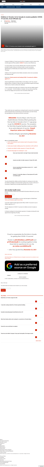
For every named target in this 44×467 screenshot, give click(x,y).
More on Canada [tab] (8, 140)
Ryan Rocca (7, 21)
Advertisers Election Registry (5, 449)
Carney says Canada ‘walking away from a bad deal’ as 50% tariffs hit (23, 145)
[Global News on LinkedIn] (8, 429)
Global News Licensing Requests (6, 451)
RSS (1, 444)
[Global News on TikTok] (24, 429)
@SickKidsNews (19, 240)
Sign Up (3, 290)
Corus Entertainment (4, 462)
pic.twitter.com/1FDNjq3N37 (24, 130)
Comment (9, 275)
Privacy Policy (20, 200)
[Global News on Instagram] (24, 421)
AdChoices (41, 466)
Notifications (2, 447)
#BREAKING (12, 118)
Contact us (2, 443)
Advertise (2, 459)
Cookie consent (3, 452)
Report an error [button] (22, 277)
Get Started (8, 196)
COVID (2, 7)
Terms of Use (2, 458)
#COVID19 (17, 124)
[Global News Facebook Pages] (8, 413)
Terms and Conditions (9, 200)
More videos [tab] (15, 140)
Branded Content (3, 442)
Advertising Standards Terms (6, 461)
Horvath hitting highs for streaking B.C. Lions (17, 150)
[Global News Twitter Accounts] (24, 413)
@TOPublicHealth (13, 242)
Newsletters (2, 445)
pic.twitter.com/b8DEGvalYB (22, 246)
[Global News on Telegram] (8, 438)
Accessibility (2, 463)
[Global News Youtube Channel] (8, 421)
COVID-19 (22, 62)
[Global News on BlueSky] (24, 438)
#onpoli (32, 128)
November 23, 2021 (30, 249)
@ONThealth (29, 240)
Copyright (2, 457)
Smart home (2, 448)
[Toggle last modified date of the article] (17, 22)
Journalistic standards (22, 273)
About (1, 439)
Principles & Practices (4, 440)
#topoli (12, 130)
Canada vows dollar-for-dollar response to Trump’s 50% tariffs (21, 148)
